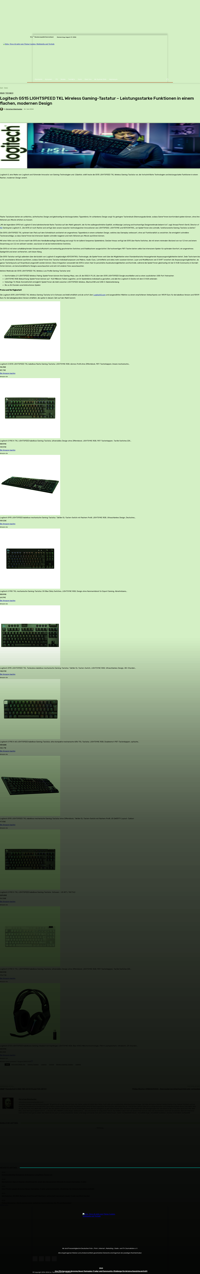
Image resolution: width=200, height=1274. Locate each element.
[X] (47, 1258)
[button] (167, 79)
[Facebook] (35, 1258)
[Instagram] (41, 1258)
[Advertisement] (100, 1145)
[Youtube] (54, 1258)
